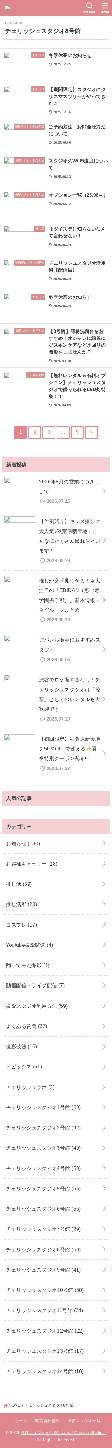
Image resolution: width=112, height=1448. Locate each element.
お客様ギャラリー (31, 863)
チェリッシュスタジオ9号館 (43, 1270)
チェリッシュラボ (30, 1087)
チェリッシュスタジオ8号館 (43, 1249)
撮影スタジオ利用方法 (37, 1006)
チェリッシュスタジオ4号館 (43, 1168)
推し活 (19, 884)
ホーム (21, 1420)
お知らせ (23, 843)
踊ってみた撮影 (27, 965)
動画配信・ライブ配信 (35, 985)
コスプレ (21, 924)
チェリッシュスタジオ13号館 (45, 1351)
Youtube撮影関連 (29, 945)
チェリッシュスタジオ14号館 (45, 1371)
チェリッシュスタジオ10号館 (45, 1290)
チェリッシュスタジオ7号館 (43, 1229)
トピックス (24, 1066)
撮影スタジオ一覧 (84, 1420)
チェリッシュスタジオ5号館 (43, 1188)
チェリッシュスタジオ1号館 (43, 1107)
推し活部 (21, 904)
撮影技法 (21, 1046)
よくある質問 (26, 1026)
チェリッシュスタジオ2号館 (43, 1127)
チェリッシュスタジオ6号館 (43, 1209)
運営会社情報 (47, 1420)
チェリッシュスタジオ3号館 (43, 1148)
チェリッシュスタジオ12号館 (45, 1331)
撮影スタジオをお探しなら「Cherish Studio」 (63, 1432)
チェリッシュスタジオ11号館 (44, 1310)
